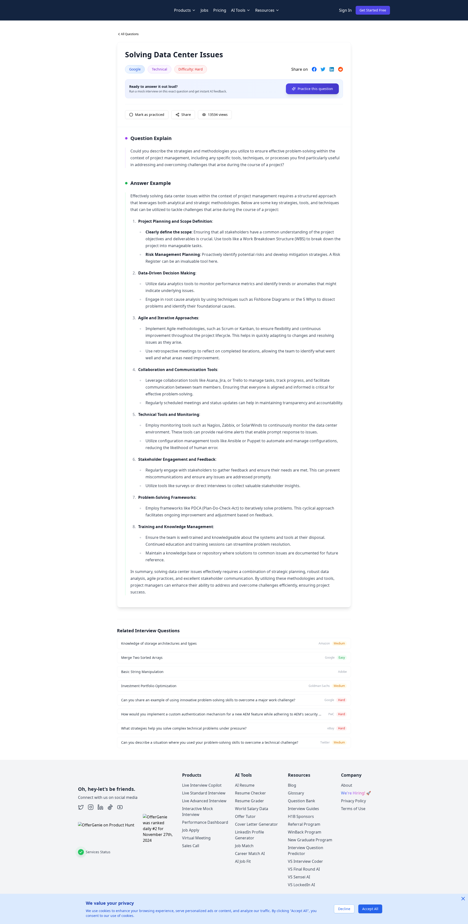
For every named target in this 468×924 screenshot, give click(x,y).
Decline (344, 908)
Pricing (219, 10)
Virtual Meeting (196, 838)
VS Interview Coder (305, 861)
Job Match (244, 845)
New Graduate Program (310, 840)
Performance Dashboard (205, 822)
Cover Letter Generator (256, 824)
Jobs (204, 10)
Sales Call (190, 845)
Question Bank (301, 800)
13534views (218, 114)
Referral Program (304, 824)
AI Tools (238, 10)
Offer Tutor (245, 816)
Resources (264, 10)
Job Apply (190, 830)
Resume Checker (250, 793)
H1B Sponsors (301, 816)
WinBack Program (304, 832)
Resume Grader (249, 800)
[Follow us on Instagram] (91, 807)
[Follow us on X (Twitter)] (81, 807)
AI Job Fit (243, 861)
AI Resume (244, 785)
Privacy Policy (353, 800)
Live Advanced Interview (204, 800)
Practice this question (315, 88)
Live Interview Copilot (202, 785)
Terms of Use (353, 808)
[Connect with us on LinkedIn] (100, 807)
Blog (292, 785)
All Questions (130, 34)
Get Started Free (373, 10)
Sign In (345, 10)
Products (182, 10)
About (346, 785)
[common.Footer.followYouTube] (120, 807)
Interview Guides (303, 808)
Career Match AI (250, 853)
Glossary (296, 793)
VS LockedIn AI (301, 884)
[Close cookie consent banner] (463, 899)
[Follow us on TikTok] (110, 807)
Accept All (370, 908)
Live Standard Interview (203, 793)
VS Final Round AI (304, 869)
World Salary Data (251, 808)
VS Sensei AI (299, 877)
